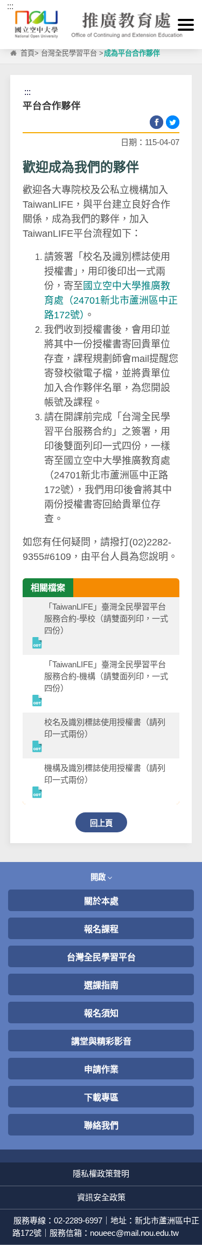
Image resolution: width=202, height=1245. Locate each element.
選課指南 (101, 985)
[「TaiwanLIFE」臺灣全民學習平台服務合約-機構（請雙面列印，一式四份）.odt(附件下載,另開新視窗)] (38, 701)
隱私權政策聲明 (101, 1173)
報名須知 (101, 1013)
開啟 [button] (99, 877)
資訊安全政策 (101, 1197)
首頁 (27, 53)
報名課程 (101, 929)
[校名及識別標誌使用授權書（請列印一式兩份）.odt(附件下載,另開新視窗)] (38, 747)
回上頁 (101, 823)
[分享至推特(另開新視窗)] (172, 122)
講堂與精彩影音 (101, 1041)
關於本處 (101, 901)
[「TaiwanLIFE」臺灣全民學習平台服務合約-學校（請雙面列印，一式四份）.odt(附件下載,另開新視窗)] (38, 644)
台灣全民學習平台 (69, 53)
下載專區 (101, 1097)
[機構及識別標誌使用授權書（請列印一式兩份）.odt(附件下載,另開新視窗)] (38, 793)
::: (10, 6)
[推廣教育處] (101, 24)
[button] (186, 24)
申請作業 (101, 1069)
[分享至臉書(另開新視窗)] (156, 122)
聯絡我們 (101, 1125)
